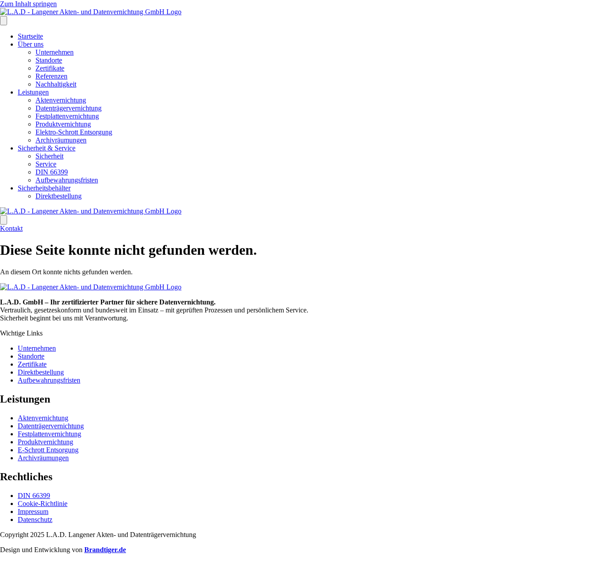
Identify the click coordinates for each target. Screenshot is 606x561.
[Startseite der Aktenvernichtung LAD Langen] (90, 12)
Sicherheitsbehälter (44, 188)
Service (45, 164)
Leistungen (33, 92)
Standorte (48, 60)
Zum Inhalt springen (28, 4)
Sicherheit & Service (46, 148)
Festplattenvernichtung (67, 116)
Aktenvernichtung (60, 100)
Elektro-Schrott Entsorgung (73, 132)
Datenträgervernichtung (68, 108)
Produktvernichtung (63, 124)
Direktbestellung (58, 196)
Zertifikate (49, 68)
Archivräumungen (61, 140)
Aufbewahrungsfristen (66, 180)
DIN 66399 (51, 172)
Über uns (30, 44)
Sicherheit (49, 156)
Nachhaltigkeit (55, 84)
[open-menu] (3, 20)
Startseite (30, 36)
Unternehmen (54, 52)
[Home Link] (90, 211)
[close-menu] (3, 220)
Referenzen (51, 76)
